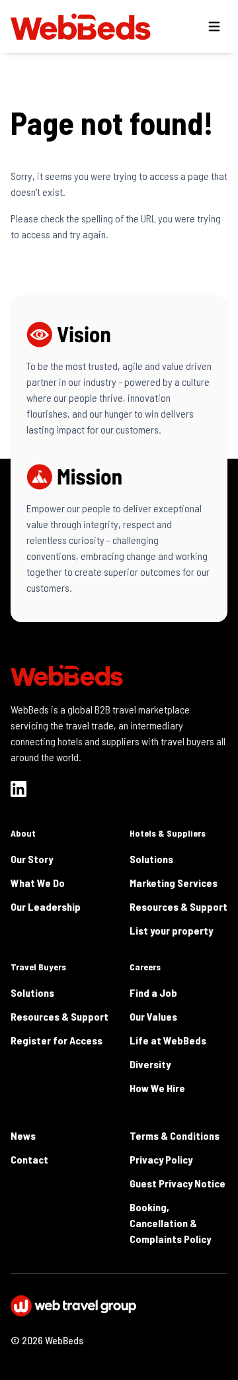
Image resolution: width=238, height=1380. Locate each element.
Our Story (32, 858)
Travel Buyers (38, 966)
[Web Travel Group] (119, 1305)
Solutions (151, 858)
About (23, 833)
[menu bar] (214, 26)
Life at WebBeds (168, 1040)
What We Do (38, 882)
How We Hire (157, 1087)
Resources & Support (178, 906)
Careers (145, 966)
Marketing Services (174, 882)
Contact (29, 1159)
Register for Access (56, 1040)
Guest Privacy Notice (177, 1183)
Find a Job (153, 992)
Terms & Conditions (174, 1135)
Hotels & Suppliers (168, 833)
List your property (171, 930)
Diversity (150, 1064)
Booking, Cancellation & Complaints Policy (170, 1223)
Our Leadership (46, 906)
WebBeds (64, 1340)
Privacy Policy (161, 1159)
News (23, 1135)
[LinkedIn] (18, 789)
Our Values (153, 1016)
